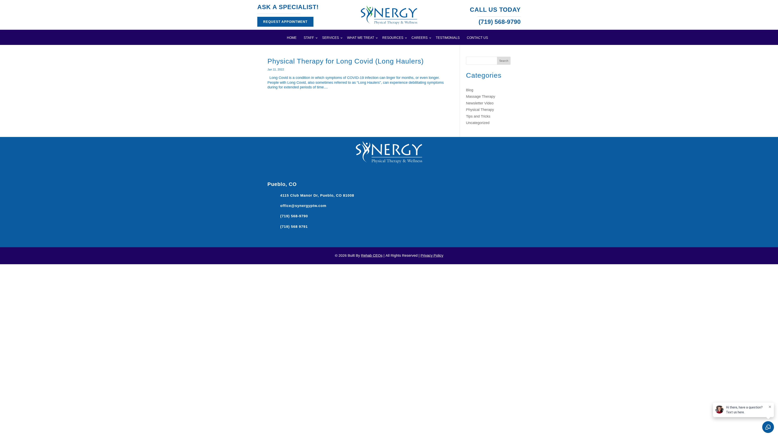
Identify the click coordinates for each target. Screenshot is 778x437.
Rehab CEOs (372, 256)
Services (330, 37)
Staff (309, 37)
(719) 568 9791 (294, 227)
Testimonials (448, 37)
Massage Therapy (480, 96)
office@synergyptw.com (303, 206)
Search (503, 60)
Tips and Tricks (478, 116)
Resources (392, 37)
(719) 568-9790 (294, 216)
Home (292, 37)
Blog (469, 90)
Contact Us (477, 37)
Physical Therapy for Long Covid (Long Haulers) (345, 61)
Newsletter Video (480, 103)
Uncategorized (477, 123)
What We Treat (360, 37)
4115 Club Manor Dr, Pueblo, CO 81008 (317, 195)
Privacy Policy (432, 256)
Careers (419, 37)
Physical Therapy (480, 110)
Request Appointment (285, 21)
